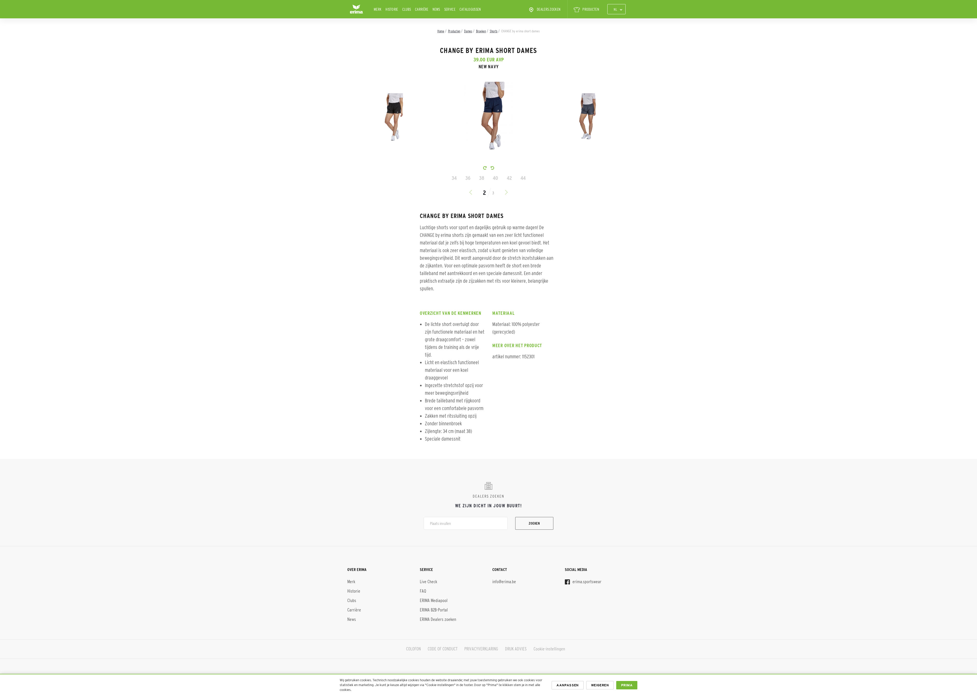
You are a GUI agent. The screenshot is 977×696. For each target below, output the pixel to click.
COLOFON (413, 648)
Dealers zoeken (549, 9)
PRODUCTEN (590, 9)
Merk (377, 9)
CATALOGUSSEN (470, 9)
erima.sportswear (586, 581)
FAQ (423, 591)
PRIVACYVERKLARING (481, 648)
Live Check (428, 581)
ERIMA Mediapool (434, 600)
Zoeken (534, 523)
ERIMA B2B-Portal (434, 609)
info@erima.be (504, 581)
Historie (391, 9)
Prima (627, 685)
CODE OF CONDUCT (442, 648)
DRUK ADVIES (516, 648)
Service (449, 9)
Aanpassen (567, 685)
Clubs (406, 9)
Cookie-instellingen (549, 648)
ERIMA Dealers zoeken (438, 619)
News (436, 9)
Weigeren (600, 685)
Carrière (421, 9)
